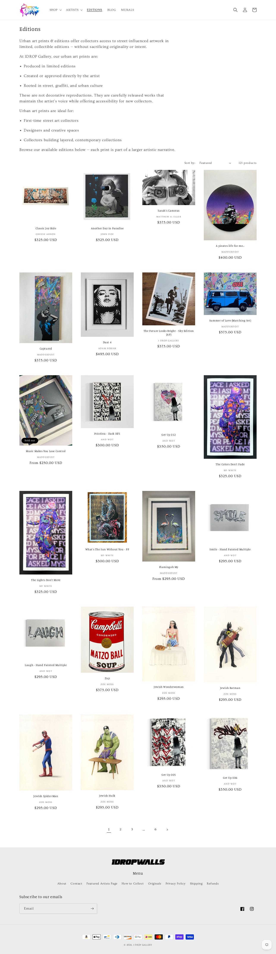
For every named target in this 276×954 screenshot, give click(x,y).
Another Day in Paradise (107, 228)
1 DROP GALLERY (142, 945)
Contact (76, 883)
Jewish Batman (230, 688)
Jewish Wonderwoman (169, 686)
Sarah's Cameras (169, 210)
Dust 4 (107, 342)
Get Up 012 (169, 434)
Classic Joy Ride (46, 228)
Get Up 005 (169, 774)
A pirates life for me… (230, 245)
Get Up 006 (230, 777)
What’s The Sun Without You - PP (107, 549)
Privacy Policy (176, 883)
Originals (154, 883)
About (61, 883)
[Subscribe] (92, 908)
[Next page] (167, 829)
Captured (46, 348)
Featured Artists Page (102, 883)
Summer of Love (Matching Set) (230, 320)
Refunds (213, 883)
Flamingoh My (168, 567)
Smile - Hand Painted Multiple (230, 549)
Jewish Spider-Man (45, 796)
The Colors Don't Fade (230, 464)
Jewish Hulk (107, 795)
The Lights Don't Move (46, 580)
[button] (55, 9)
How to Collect (133, 883)
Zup (107, 678)
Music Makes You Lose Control (46, 451)
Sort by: (189, 163)
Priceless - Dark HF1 (107, 433)
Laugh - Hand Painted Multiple (46, 665)
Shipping (196, 883)
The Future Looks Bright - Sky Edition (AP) (169, 332)
